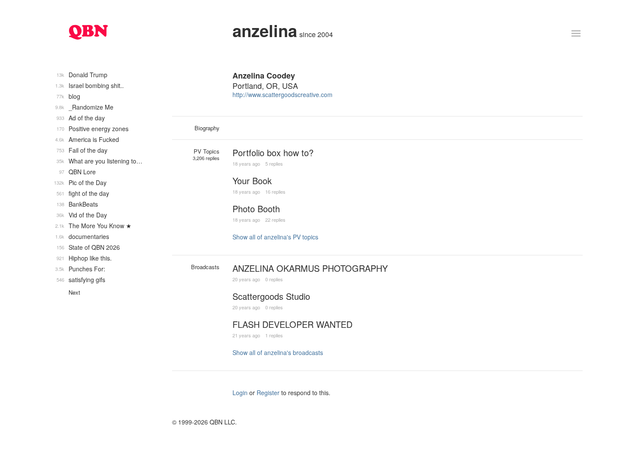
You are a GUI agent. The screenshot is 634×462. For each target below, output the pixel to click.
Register (268, 392)
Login (240, 392)
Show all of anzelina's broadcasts (277, 352)
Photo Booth (256, 208)
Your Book (252, 180)
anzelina (264, 30)
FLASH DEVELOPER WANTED (292, 324)
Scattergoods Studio (271, 296)
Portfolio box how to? (273, 152)
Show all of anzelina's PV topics (275, 237)
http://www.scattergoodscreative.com (282, 94)
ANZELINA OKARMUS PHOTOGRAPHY (310, 268)
